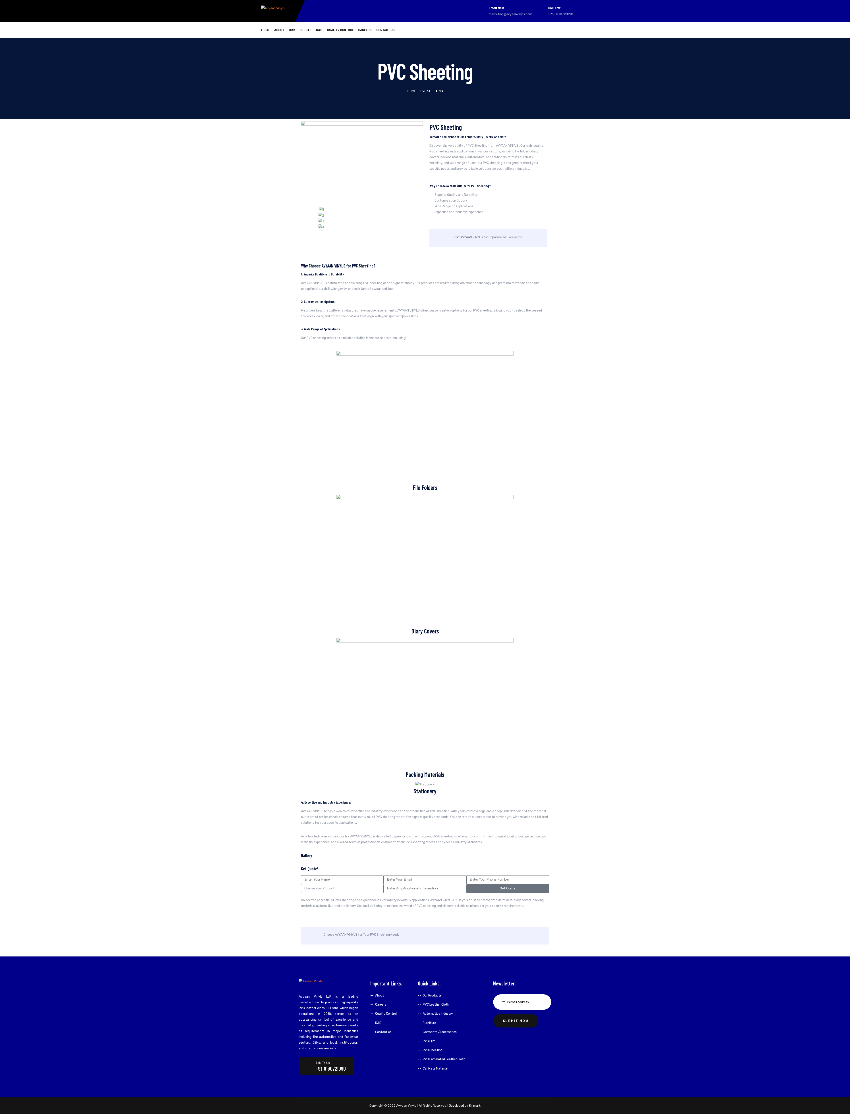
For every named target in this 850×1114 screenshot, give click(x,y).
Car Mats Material (435, 1068)
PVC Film (429, 1041)
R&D (319, 30)
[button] (305, 218)
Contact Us (385, 30)
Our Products (300, 30)
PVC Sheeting (432, 1050)
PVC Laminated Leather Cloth (444, 1059)
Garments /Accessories (440, 1032)
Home (265, 30)
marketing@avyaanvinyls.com (510, 14)
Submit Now (516, 1021)
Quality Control (340, 30)
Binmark (475, 1106)
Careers (365, 30)
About (279, 30)
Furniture (429, 1023)
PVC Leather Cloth (436, 1004)
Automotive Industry (438, 1013)
